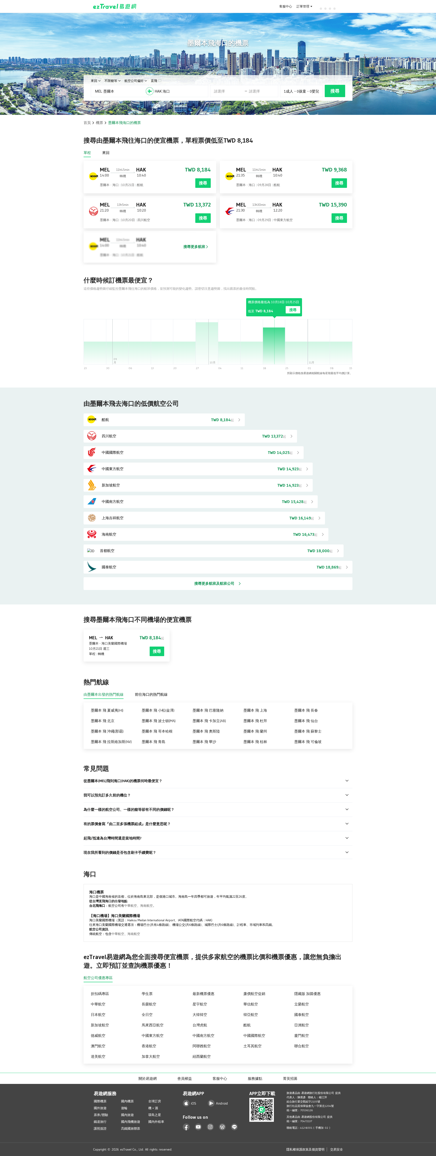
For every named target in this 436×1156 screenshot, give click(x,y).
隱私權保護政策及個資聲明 (305, 1149)
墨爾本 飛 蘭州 (255, 731)
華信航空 (250, 1004)
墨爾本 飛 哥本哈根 (157, 731)
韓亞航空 (250, 1014)
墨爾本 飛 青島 (153, 741)
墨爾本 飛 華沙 (204, 741)
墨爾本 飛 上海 (255, 710)
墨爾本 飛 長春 (306, 710)
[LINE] (234, 1127)
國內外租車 (156, 1122)
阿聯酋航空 (202, 1046)
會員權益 (184, 1078)
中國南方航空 (203, 1035)
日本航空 (98, 1014)
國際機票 (100, 1101)
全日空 (147, 1014)
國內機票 (127, 1101)
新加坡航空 (100, 1025)
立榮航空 (301, 1004)
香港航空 (149, 1046)
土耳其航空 (252, 1046)
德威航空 (98, 1035)
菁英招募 (290, 1078)
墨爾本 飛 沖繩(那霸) (107, 731)
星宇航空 (200, 1004)
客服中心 (285, 6)
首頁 (87, 122)
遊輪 (124, 1108)
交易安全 (336, 1149)
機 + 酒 (153, 1108)
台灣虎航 (200, 1025)
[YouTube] (198, 1127)
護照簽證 (100, 1128)
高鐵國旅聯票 (130, 1128)
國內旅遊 (127, 1115)
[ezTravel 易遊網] (114, 6)
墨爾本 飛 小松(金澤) (158, 710)
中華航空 (130, 906)
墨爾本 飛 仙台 (306, 720)
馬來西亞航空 (153, 1025)
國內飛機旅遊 (130, 1122)
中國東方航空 (153, 1035)
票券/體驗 (101, 1115)
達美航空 (98, 1056)
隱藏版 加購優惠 (307, 993)
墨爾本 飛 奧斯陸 (206, 731)
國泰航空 (301, 1014)
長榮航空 (149, 1004)
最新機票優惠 (203, 993)
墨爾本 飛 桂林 (255, 741)
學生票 (147, 993)
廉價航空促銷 (254, 993)
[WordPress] (222, 1127)
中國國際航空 (254, 1035)
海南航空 (146, 906)
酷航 (247, 1025)
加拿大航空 (151, 1056)
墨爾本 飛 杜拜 (255, 720)
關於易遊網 (148, 1078)
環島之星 (154, 1115)
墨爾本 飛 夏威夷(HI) (107, 710)
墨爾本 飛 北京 (102, 720)
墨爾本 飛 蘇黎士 (308, 731)
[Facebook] (186, 1127)
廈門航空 (301, 1035)
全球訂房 (154, 1101)
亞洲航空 (301, 1025)
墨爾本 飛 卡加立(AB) (209, 720)
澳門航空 (98, 1046)
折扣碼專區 (100, 993)
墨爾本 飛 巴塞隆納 (208, 710)
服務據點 (255, 1078)
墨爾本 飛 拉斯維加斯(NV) (111, 741)
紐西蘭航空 (202, 1056)
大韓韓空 (200, 1014)
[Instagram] (210, 1127)
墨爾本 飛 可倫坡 (308, 741)
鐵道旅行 (100, 1122)
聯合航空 (301, 1046)
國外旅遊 (100, 1108)
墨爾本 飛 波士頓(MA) (159, 720)
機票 (99, 122)
